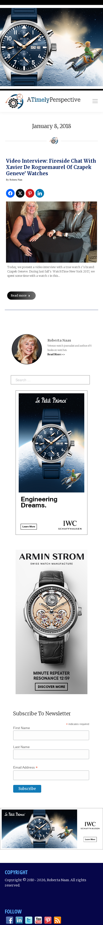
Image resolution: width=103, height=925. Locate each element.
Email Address (25, 767)
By (14, 179)
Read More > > (56, 354)
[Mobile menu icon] (95, 101)
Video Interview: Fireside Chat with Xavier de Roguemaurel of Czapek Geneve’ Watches (51, 167)
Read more (19, 295)
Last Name (21, 747)
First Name (21, 728)
